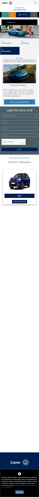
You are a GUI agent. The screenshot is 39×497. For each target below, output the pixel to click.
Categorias (10, 22)
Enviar (20, 149)
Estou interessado (19, 102)
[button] (5, 15)
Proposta (23, 14)
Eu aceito (19, 492)
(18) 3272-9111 (25, 9)
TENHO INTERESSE (19, 202)
